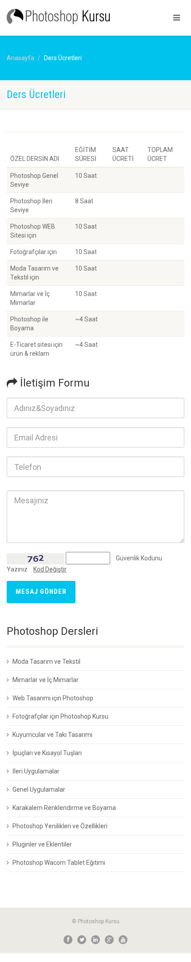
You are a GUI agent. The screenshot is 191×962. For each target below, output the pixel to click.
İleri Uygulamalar (36, 771)
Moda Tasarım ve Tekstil (46, 661)
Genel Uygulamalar (38, 789)
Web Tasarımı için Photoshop (52, 698)
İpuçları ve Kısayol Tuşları (47, 752)
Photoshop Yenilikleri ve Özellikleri (59, 826)
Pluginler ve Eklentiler (42, 844)
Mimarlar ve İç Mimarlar (45, 679)
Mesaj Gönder (41, 592)
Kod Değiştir (50, 569)
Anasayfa (20, 58)
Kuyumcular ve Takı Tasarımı (52, 734)
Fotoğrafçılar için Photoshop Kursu (60, 716)
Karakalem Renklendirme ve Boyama (64, 807)
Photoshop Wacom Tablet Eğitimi (58, 862)
